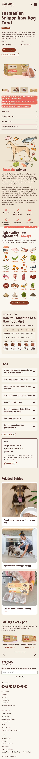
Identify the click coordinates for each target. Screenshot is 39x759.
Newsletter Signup (7, 749)
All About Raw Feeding (8, 719)
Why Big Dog (5, 716)
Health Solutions (6, 714)
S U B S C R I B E (19, 677)
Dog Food (4, 694)
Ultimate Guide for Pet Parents (11, 730)
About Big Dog (6, 738)
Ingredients (5, 703)
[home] (8, 5)
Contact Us (5, 741)
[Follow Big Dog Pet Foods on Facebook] (3, 686)
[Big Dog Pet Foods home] (7, 663)
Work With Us (5, 746)
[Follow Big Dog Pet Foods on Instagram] (6, 686)
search (31, 4)
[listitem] (6, 249)
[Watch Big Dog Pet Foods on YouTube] (10, 686)
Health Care (5, 700)
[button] (35, 4)
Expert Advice (6, 722)
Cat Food (4, 697)
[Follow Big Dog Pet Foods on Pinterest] (21, 686)
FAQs (3, 725)
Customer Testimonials (8, 705)
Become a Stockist (7, 744)
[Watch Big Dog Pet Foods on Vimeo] (18, 686)
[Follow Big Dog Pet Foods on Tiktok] (14, 686)
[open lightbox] (19, 71)
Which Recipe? (6, 727)
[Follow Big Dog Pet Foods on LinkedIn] (25, 686)
